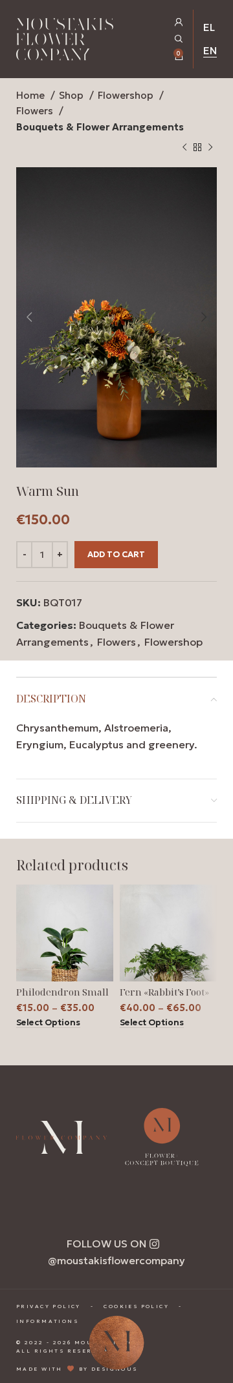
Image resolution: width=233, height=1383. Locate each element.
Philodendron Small (62, 992)
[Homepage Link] (64, 41)
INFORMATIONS (47, 1321)
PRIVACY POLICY (48, 1306)
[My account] (179, 22)
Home (31, 95)
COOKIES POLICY (136, 1306)
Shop (72, 95)
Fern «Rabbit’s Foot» (164, 992)
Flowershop (127, 95)
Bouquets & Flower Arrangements (100, 127)
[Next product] (210, 147)
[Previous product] (184, 147)
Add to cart (116, 554)
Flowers (36, 111)
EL (209, 27)
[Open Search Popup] (179, 39)
